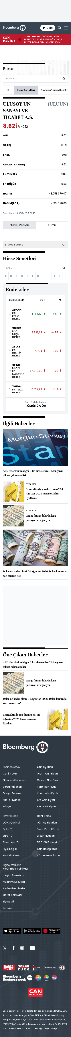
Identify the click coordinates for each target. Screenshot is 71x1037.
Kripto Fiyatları (12, 800)
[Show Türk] (46, 977)
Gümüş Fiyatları (47, 822)
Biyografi (8, 901)
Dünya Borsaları (12, 793)
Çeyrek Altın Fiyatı (48, 780)
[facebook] (13, 948)
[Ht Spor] (36, 967)
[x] (5, 948)
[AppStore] (12, 931)
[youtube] (32, 948)
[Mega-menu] (66, 27)
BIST (8, 90)
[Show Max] (55, 977)
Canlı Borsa (44, 816)
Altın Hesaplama (47, 849)
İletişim (7, 908)
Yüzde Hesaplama (48, 855)
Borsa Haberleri (12, 787)
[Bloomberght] (14, 28)
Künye (7, 806)
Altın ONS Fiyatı (46, 806)
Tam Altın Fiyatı (46, 787)
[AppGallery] (51, 931)
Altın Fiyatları (45, 767)
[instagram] (22, 948)
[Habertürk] (9, 967)
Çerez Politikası (12, 895)
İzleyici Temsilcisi (13, 875)
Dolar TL (8, 829)
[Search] (59, 27)
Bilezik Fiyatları (46, 836)
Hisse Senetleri (26, 90)
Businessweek (11, 767)
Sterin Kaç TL (11, 842)
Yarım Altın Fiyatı (47, 793)
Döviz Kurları (10, 816)
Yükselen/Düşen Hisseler (54, 90)
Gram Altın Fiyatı (47, 773)
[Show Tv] (38, 977)
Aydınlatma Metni (14, 888)
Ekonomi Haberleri (14, 780)
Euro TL (7, 836)
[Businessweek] (17, 977)
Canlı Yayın (10, 773)
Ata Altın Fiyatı (46, 800)
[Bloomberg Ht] (54, 967)
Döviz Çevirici (11, 822)
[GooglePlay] (32, 931)
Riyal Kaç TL (10, 849)
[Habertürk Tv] (23, 967)
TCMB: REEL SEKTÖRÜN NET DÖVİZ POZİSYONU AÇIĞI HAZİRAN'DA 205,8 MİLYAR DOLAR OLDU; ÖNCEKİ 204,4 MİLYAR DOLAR (43, 39)
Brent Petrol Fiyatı (48, 829)
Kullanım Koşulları (14, 882)
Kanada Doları (11, 855)
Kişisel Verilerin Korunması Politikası (15, 866)
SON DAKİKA (9, 39)
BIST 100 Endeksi (47, 842)
